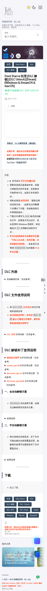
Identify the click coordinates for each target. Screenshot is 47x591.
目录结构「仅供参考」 (22, 334)
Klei (31, 64)
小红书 (32, 159)
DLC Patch (24, 510)
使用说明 (11, 418)
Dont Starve (20, 64)
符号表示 (23, 181)
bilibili (24, 159)
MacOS (21, 515)
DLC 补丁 (10, 510)
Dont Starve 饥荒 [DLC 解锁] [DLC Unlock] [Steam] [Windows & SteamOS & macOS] (21, 81)
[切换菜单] (40, 7)
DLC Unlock (25, 504)
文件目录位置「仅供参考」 (22, 359)
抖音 (17, 159)
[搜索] (38, 35)
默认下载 (14, 487)
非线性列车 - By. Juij (11, 21)
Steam (22, 70)
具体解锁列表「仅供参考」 (19, 279)
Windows (10, 515)
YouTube (11, 162)
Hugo (7, 589)
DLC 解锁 (10, 70)
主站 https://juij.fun (12, 534)
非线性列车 (21, 162)
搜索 (6, 33)
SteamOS (33, 515)
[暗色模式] (31, 7)
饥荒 (8, 64)
